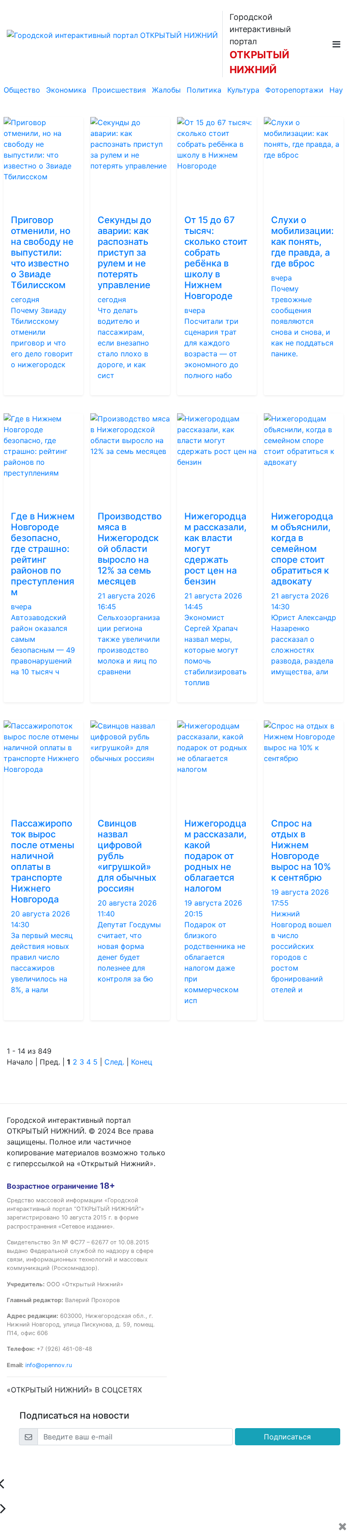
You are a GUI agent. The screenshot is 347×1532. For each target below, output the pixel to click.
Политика (204, 89)
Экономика (66, 89)
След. (114, 1061)
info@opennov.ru (48, 1365)
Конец (141, 1061)
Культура (243, 89)
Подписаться (287, 1436)
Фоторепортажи (294, 89)
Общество (22, 89)
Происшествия (119, 89)
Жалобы (166, 89)
